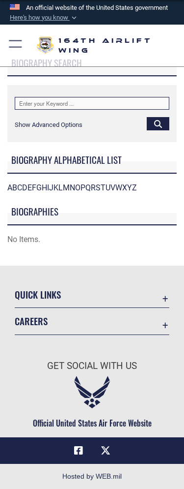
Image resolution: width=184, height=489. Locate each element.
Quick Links (38, 294)
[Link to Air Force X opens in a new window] (105, 450)
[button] (44, 18)
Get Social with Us (92, 365)
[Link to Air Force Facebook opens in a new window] (78, 450)
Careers (31, 321)
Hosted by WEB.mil (92, 476)
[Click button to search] (158, 123)
